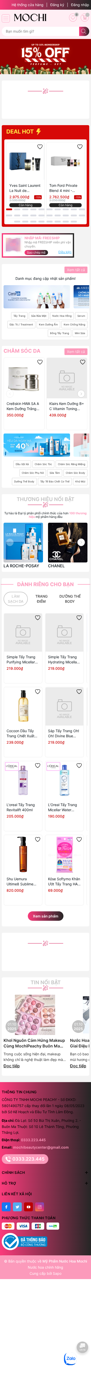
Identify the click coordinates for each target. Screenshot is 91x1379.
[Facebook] (6, 1206)
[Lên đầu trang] (82, 1363)
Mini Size (80, 333)
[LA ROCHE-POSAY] (23, 542)
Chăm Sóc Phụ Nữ (33, 472)
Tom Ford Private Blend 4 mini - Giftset (63, 188)
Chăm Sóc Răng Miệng (71, 464)
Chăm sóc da (22, 350)
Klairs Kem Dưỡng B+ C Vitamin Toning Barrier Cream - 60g (66, 406)
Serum (81, 315)
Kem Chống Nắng (74, 324)
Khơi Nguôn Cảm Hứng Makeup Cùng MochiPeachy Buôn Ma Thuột (34, 1043)
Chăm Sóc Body (75, 472)
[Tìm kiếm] (84, 31)
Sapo (57, 1273)
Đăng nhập (80, 5)
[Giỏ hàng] (85, 18)
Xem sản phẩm (45, 916)
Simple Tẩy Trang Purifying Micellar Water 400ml (21, 660)
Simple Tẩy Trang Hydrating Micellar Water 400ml (63, 660)
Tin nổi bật (46, 982)
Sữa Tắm (55, 472)
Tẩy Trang (19, 315)
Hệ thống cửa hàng (27, 5)
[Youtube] (28, 1206)
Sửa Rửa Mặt (39, 315)
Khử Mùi (80, 481)
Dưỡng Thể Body (24, 481)
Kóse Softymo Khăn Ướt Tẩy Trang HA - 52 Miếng (64, 882)
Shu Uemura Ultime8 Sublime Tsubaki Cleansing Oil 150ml (22, 882)
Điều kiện (65, 252)
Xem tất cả (76, 270)
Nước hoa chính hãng (45, 1267)
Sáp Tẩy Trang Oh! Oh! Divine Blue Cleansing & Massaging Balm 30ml (63, 734)
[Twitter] (17, 1206)
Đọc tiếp (12, 1065)
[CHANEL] (67, 542)
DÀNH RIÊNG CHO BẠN (45, 584)
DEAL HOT (20, 131)
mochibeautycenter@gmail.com (41, 1147)
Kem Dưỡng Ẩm (48, 324)
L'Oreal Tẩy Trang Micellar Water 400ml (62, 807)
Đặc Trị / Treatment (21, 324)
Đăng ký (57, 5)
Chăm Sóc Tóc (43, 464)
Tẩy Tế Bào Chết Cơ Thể (55, 481)
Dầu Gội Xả (22, 464)
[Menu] (6, 18)
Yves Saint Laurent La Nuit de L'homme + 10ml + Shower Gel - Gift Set (24, 188)
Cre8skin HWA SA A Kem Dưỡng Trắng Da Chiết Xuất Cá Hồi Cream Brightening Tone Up (24, 406)
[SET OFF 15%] (45, 56)
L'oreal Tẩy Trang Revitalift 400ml (21, 807)
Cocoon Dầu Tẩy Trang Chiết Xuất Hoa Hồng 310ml (20, 734)
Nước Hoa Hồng (62, 315)
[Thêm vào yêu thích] (39, 146)
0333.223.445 (33, 1140)
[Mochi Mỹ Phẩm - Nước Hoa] (30, 17)
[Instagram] (39, 1206)
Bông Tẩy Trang (59, 333)
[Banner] (37, 296)
